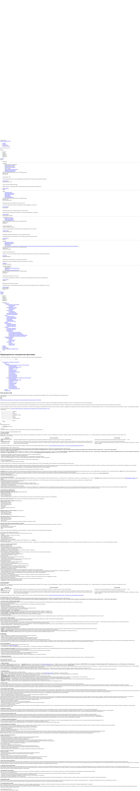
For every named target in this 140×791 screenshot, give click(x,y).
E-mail (14, 416)
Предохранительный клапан (14, 371)
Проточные (13, 165)
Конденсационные (14, 169)
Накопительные (8, 165)
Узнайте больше (6, 180)
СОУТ (48, 408)
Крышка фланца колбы (13, 367)
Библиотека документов (9, 218)
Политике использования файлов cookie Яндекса (74, 445)
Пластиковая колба (12, 378)
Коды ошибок (7, 195)
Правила (6, 268)
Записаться (5, 255)
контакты (4, 144)
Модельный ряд (8, 390)
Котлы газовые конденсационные (22, 246)
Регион (14, 417)
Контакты (4, 346)
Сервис (6, 315)
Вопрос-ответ (16, 268)
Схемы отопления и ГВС (9, 220)
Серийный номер (8, 196)
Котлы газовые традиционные (10, 246)
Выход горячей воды (13, 376)
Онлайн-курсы (10, 331)
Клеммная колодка (12, 370)
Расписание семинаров (9, 242)
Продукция (7, 303)
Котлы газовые (10, 310)
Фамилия (14, 411)
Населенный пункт (16, 418)
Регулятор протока (12, 373)
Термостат (11, 368)
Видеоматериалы (8, 244)
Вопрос (14, 420)
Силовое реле (11, 384)
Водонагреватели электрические (13, 304)
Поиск (16, 359)
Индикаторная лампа (13, 374)
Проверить (5, 263)
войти (4, 349)
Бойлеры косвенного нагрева (10, 170)
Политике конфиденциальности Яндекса (56, 445)
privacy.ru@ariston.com (14, 645)
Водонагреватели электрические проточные (70, 246)
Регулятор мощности (13, 369)
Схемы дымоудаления (9, 219)
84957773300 (2, 141)
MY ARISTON (9, 338)
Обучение (6, 327)
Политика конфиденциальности (17, 408)
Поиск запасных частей (9, 197)
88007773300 (7, 141)
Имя (14, 412)
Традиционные (7, 169)
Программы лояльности (9, 337)
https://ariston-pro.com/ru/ (130, 478)
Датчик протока (12, 385)
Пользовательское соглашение (29, 408)
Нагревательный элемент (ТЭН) (15, 366)
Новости (4, 345)
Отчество (14, 413)
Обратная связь (5, 347)
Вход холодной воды (13, 375)
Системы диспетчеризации (10, 171)
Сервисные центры (8, 192)
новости (4, 143)
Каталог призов (11, 268)
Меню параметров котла (9, 194)
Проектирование (8, 323)
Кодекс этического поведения (41, 408)
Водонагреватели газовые (12, 307)
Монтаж (6, 322)
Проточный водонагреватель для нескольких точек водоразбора (19, 377)
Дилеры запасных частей (9, 193)
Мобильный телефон (17, 414)
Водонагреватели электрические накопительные (52, 246)
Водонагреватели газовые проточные (36, 246)
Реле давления (12, 372)
